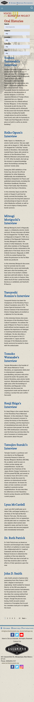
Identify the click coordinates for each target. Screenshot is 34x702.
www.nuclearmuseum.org (10, 663)
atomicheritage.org (26, 631)
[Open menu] (2, 8)
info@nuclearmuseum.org (10, 631)
